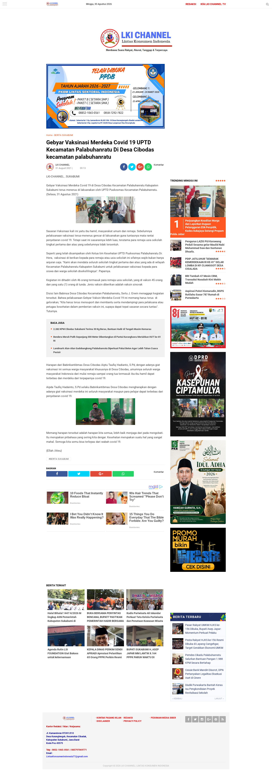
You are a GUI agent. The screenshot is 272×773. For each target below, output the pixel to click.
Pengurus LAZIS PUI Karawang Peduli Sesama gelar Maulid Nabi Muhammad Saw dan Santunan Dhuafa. (204, 246)
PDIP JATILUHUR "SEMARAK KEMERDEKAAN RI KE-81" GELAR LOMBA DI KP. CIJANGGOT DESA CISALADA (204, 263)
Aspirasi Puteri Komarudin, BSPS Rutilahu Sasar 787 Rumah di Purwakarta (204, 294)
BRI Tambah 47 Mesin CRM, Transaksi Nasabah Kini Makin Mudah (203, 279)
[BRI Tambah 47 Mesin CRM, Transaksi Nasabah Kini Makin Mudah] (175, 279)
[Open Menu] (4, 4)
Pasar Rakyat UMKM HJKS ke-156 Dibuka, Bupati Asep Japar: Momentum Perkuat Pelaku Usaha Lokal (203, 629)
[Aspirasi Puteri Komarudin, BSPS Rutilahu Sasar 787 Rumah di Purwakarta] (175, 294)
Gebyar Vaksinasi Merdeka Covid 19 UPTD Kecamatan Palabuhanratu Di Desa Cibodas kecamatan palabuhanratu (100, 149)
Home (49, 135)
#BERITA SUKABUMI (59, 459)
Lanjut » (219, 698)
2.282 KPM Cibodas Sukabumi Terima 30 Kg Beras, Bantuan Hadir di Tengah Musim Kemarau (102, 329)
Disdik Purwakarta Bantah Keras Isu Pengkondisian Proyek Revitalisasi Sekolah (204, 689)
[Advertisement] (105, 558)
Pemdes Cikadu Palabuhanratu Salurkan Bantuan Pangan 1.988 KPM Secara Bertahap (204, 659)
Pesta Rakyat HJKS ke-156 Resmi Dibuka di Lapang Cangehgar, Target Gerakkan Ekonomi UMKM (204, 644)
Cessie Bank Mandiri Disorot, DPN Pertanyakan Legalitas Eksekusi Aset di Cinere (204, 674)
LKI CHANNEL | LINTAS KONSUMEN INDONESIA (145, 765)
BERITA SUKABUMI (63, 135)
